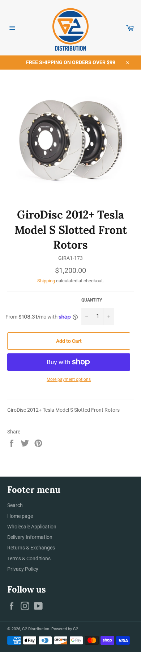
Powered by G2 (64, 629)
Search (15, 505)
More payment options (69, 379)
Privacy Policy (22, 569)
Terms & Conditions (29, 558)
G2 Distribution (35, 629)
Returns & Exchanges (31, 548)
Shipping (46, 280)
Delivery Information (29, 537)
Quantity (91, 300)
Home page (20, 516)
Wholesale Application (31, 527)
